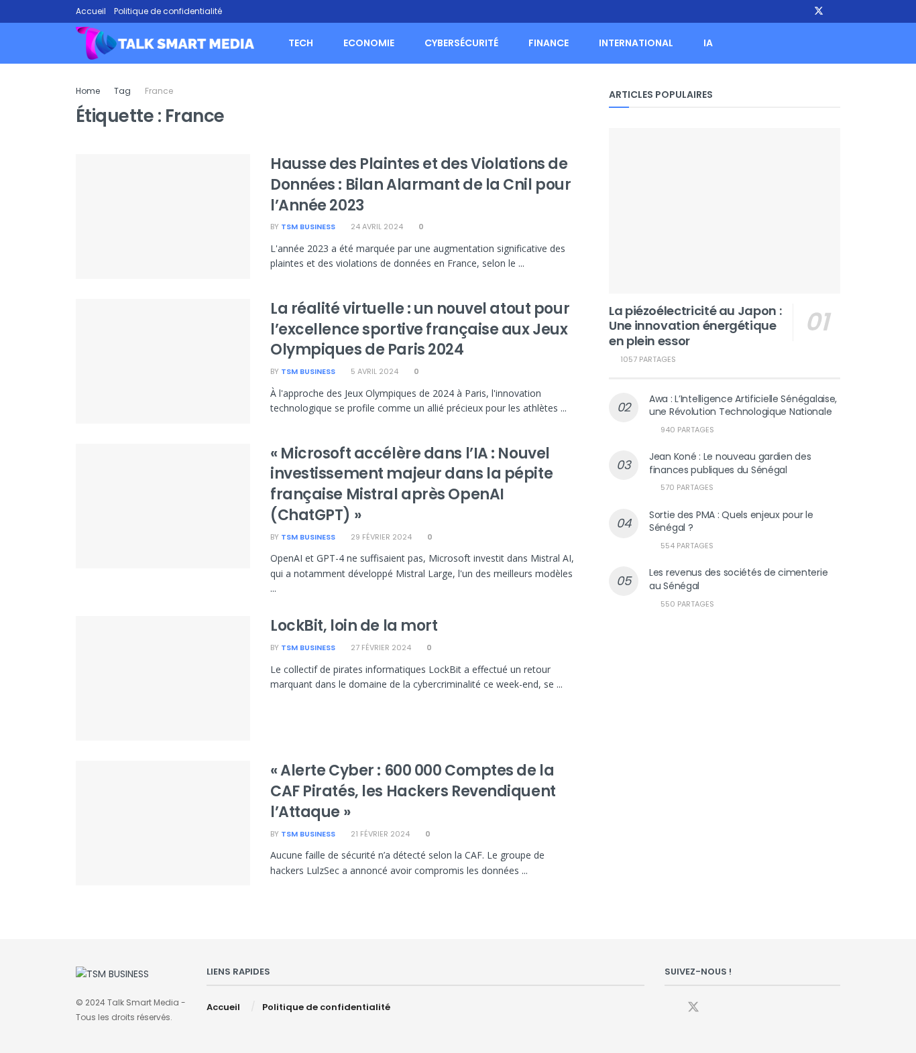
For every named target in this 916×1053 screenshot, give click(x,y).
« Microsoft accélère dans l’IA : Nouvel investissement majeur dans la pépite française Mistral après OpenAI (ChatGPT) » (411, 484)
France (159, 91)
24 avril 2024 (376, 226)
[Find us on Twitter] (818, 11)
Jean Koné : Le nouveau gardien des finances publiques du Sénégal (730, 463)
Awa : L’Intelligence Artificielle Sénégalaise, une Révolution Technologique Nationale (743, 405)
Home (88, 91)
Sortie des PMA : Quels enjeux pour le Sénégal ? (731, 521)
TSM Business (308, 226)
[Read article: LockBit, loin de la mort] (163, 678)
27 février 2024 (380, 647)
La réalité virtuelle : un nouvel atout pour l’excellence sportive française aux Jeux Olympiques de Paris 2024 (419, 329)
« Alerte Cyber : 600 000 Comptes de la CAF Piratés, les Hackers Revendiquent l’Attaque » (413, 791)
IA (708, 43)
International (636, 43)
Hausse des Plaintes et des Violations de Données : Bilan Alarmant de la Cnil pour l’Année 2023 (420, 184)
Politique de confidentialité (168, 11)
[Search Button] (835, 43)
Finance (548, 43)
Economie (368, 43)
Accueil (91, 11)
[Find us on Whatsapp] (836, 11)
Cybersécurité (461, 43)
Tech (300, 43)
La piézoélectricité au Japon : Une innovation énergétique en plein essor (695, 325)
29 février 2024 (380, 537)
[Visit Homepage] (165, 43)
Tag (122, 91)
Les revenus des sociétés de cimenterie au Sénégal (738, 579)
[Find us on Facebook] (801, 11)
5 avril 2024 (373, 371)
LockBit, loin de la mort (353, 625)
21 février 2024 (379, 833)
